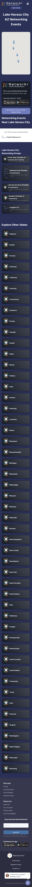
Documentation (8, 792)
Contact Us (16, 868)
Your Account (8, 807)
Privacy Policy (8, 810)
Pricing (5, 786)
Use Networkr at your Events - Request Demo (16, 111)
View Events (16, 8)
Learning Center (8, 789)
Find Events (16, 861)
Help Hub (6, 804)
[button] (18, 61)
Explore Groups (8, 795)
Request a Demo (16, 864)
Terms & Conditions (9, 813)
